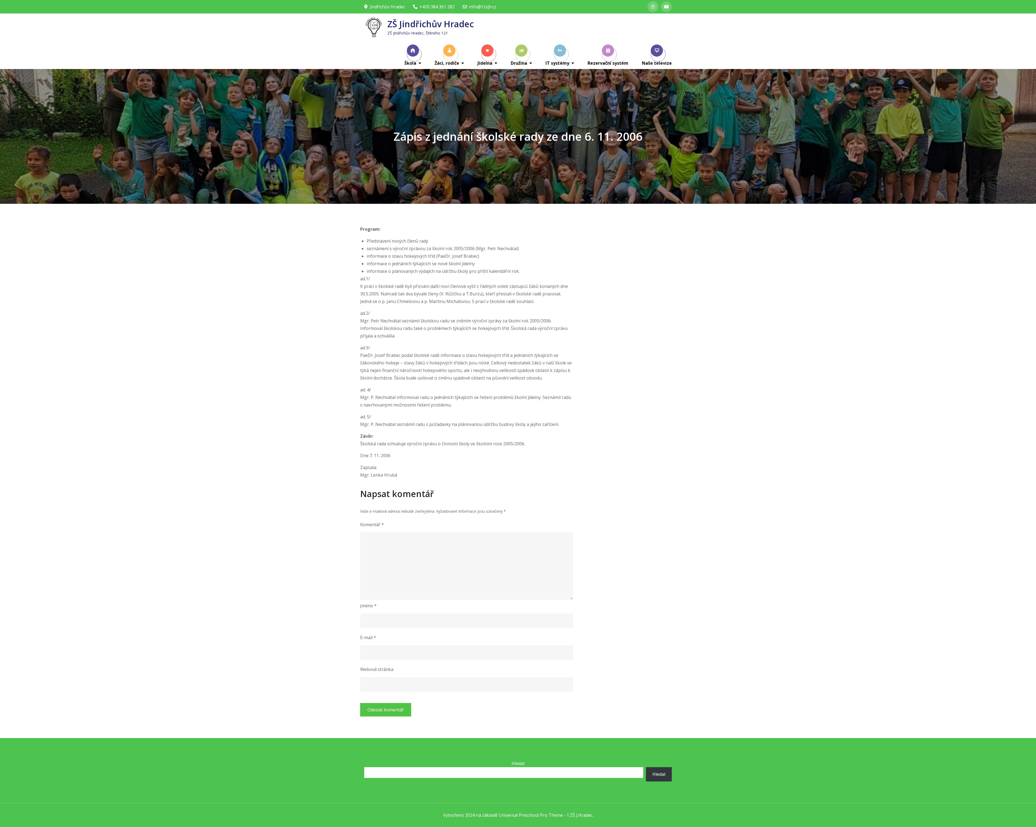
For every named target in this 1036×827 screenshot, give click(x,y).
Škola (410, 63)
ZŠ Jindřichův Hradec (430, 24)
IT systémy (557, 63)
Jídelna (485, 63)
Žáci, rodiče (447, 63)
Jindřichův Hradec (387, 7)
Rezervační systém (608, 63)
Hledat (518, 763)
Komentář (372, 525)
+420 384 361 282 (437, 7)
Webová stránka (376, 669)
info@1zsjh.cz (482, 7)
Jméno (368, 606)
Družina (519, 63)
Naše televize (657, 63)
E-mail (368, 637)
